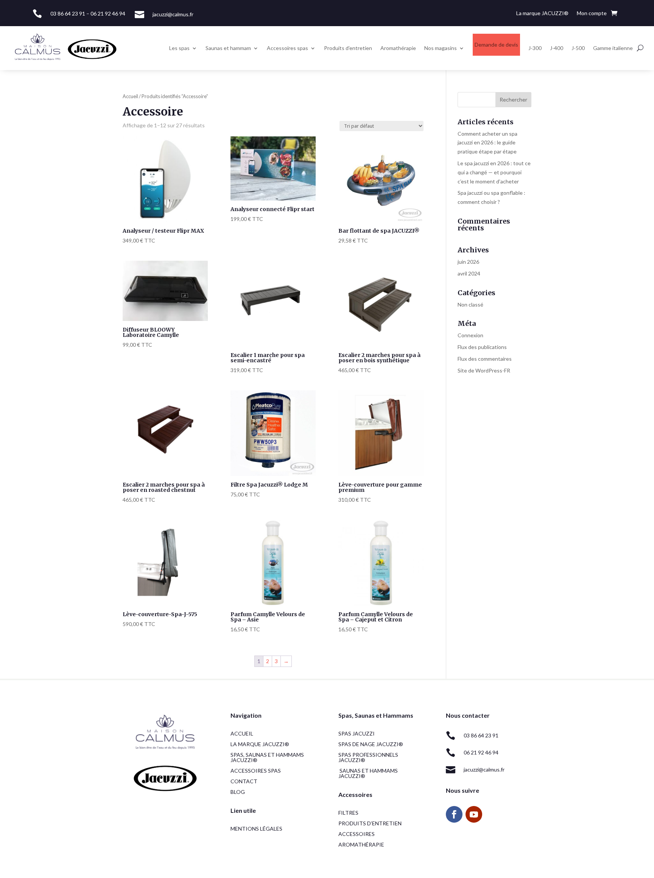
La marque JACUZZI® (542, 13)
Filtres (348, 812)
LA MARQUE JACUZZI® (259, 744)
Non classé (470, 304)
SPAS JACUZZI (356, 733)
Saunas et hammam (228, 48)
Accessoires (356, 834)
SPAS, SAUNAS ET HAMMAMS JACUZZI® (267, 757)
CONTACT (243, 781)
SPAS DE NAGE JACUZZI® (370, 744)
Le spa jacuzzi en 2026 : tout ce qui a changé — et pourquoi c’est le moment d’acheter (494, 172)
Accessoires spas (287, 48)
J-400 (556, 48)
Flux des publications (482, 347)
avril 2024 (469, 273)
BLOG (237, 792)
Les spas (179, 48)
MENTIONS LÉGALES (256, 828)
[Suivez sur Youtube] (474, 814)
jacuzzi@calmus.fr (173, 14)
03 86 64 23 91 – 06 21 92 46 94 (87, 13)
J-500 (578, 48)
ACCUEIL (241, 733)
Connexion (470, 335)
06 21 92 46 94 (481, 752)
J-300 (535, 48)
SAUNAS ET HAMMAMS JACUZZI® (368, 773)
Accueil (130, 96)
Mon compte (592, 13)
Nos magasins (440, 48)
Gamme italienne (613, 48)
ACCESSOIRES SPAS (255, 770)
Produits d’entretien (348, 48)
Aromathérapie (398, 48)
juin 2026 (468, 261)
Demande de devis (496, 44)
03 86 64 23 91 (481, 735)
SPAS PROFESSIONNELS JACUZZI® (368, 757)
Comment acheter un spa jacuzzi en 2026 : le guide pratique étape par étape (487, 142)
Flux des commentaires (485, 358)
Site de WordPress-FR (484, 370)
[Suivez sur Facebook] (454, 814)
